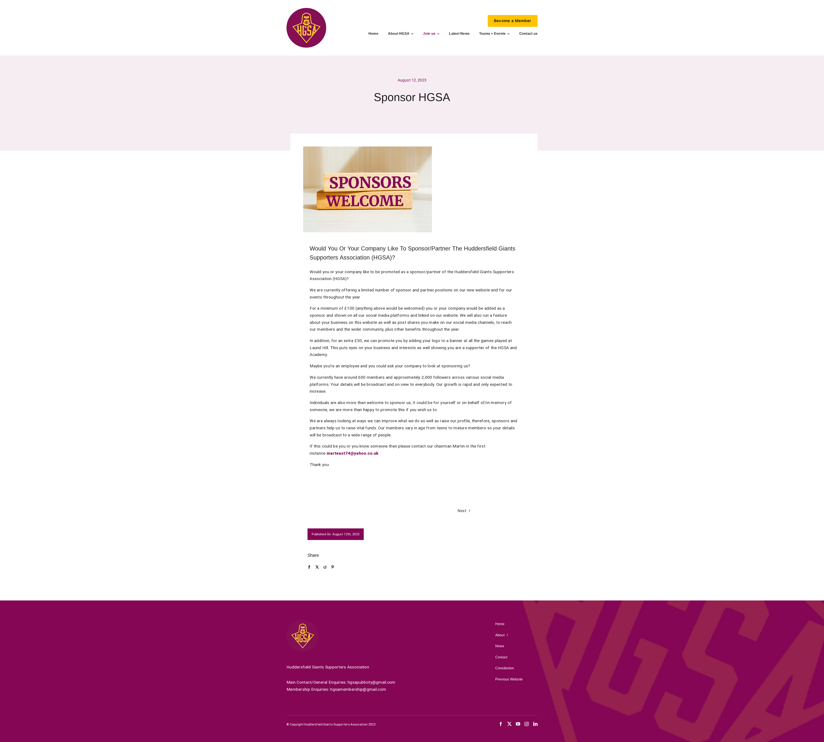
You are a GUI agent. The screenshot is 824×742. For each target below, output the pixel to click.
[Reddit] (325, 567)
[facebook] (501, 724)
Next (461, 510)
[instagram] (526, 724)
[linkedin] (535, 724)
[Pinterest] (332, 567)
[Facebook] (309, 567)
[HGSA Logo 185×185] (306, 10)
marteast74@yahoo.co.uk (352, 453)
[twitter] (509, 724)
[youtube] (518, 724)
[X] (317, 567)
